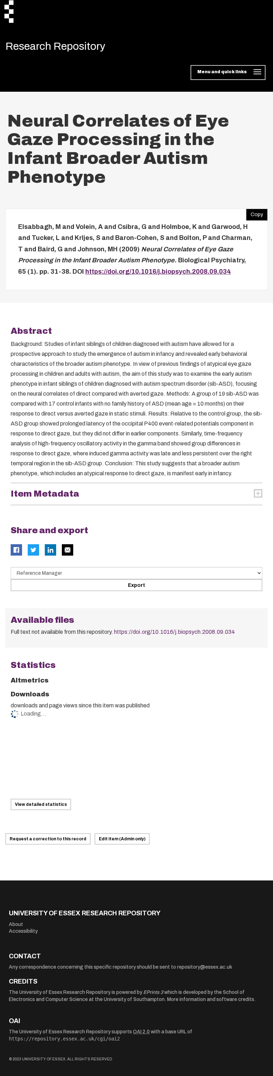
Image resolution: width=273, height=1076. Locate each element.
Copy (254, 213)
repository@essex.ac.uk (204, 967)
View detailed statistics (41, 804)
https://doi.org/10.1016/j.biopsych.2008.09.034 (158, 271)
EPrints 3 (153, 992)
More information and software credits (210, 999)
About (16, 924)
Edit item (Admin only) (122, 838)
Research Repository (55, 46)
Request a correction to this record (48, 838)
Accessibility (23, 931)
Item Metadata (45, 493)
